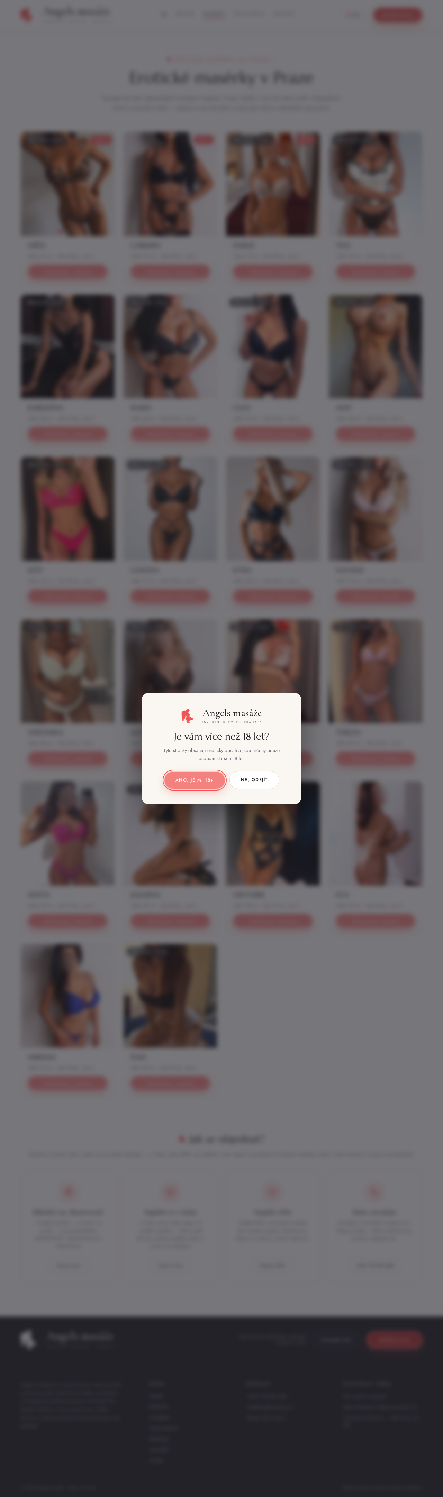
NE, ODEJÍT (254, 780)
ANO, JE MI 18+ (194, 780)
